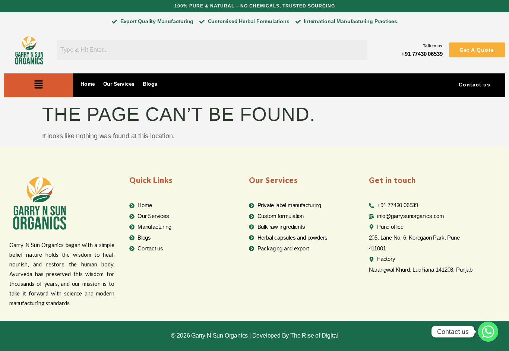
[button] (477, 49)
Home (87, 84)
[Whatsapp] (488, 332)
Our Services (119, 84)
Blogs (150, 84)
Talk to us (432, 46)
